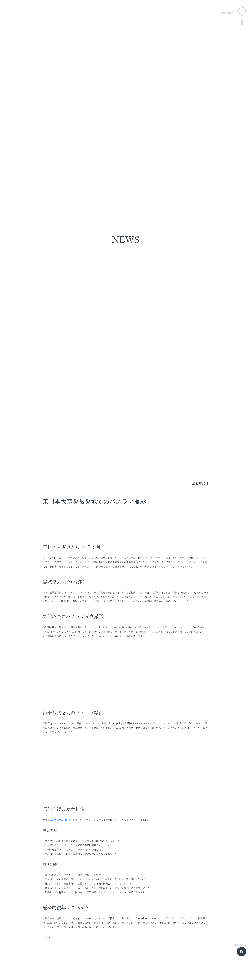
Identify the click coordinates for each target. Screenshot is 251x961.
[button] (227, 12)
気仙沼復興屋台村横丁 (61, 820)
